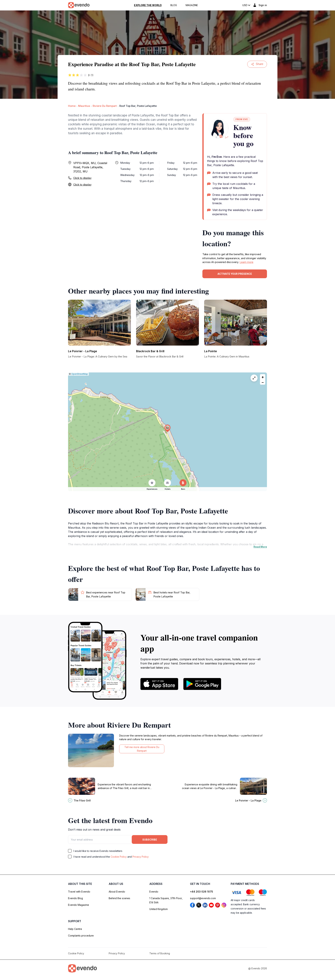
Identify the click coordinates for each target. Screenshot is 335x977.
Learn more (246, 262)
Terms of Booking (159, 953)
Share (259, 63)
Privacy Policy (140, 856)
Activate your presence (234, 273)
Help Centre (75, 928)
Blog (173, 5)
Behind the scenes (119, 898)
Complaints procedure (81, 935)
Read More (260, 546)
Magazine (192, 5)
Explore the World (148, 5)
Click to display (82, 178)
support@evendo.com (203, 898)
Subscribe (149, 839)
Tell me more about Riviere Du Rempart (141, 749)
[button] (167, 428)
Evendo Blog (75, 898)
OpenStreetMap (79, 374)
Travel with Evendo (79, 891)
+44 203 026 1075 (201, 891)
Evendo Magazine (78, 904)
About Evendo (117, 891)
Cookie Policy (119, 856)
